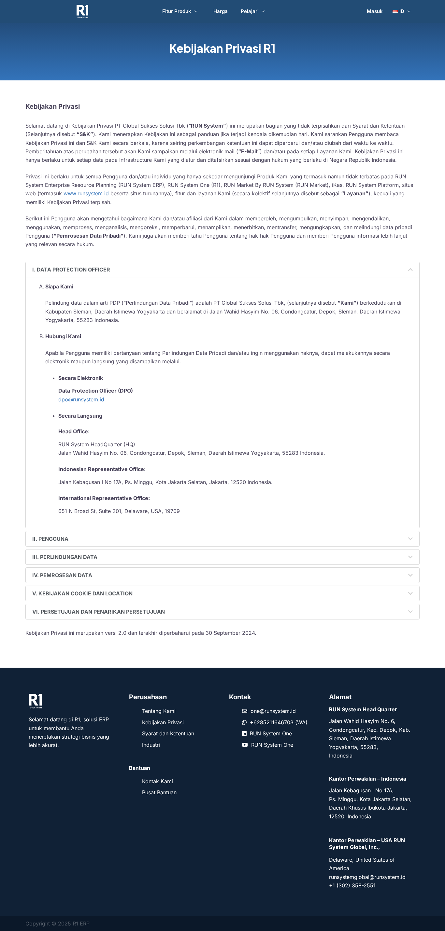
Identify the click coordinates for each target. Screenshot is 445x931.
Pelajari (250, 11)
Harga (220, 11)
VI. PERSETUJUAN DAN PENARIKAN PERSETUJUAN (98, 611)
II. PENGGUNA (50, 538)
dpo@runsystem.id (81, 399)
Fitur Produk (176, 11)
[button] (222, 269)
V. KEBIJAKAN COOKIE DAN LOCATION (82, 593)
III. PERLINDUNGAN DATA (64, 557)
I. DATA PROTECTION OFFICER (71, 269)
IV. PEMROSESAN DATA (62, 575)
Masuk (375, 11)
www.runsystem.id (86, 193)
